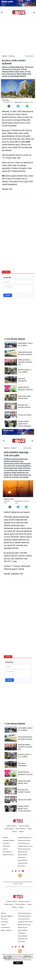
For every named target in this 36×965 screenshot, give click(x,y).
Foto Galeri (6, 843)
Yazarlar (5, 849)
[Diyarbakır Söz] (18, 12)
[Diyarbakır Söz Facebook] (12, 871)
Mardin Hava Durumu (24, 849)
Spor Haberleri (7, 852)
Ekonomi (11, 56)
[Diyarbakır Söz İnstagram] (19, 871)
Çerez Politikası (20, 828)
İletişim (14, 831)
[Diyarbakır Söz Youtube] (23, 871)
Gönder (7, 295)
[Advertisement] (18, 35)
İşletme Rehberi (22, 860)
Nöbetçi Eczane (22, 852)
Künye (29, 828)
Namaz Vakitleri (22, 854)
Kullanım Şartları (24, 826)
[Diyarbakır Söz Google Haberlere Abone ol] (29, 56)
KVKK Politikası (12, 826)
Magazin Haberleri (8, 854)
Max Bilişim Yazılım (25, 886)
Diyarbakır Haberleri (9, 840)
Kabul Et (18, 962)
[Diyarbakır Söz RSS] (20, 875)
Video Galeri (6, 846)
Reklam (21, 831)
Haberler (4, 56)
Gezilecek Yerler (23, 863)
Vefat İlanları (21, 857)
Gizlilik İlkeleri (9, 828)
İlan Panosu (21, 866)
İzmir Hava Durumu (24, 843)
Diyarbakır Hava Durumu (25, 846)
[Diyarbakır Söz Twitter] (16, 871)
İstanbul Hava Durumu (24, 837)
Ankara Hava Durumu (24, 840)
